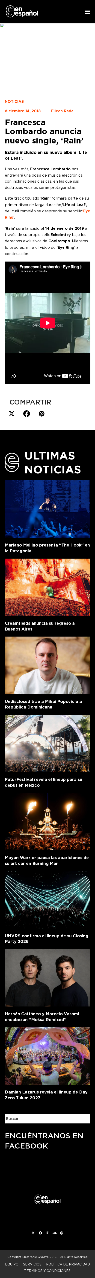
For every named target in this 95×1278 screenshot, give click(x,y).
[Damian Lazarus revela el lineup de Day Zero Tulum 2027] (47, 1055)
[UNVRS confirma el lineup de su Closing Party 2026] (47, 898)
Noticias (14, 101)
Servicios (32, 1264)
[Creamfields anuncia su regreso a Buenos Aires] (47, 586)
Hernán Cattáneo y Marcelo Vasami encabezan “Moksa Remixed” (42, 1016)
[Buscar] (83, 1118)
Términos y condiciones (47, 1271)
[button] (87, 12)
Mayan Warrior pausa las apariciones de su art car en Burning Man (47, 860)
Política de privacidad (68, 1264)
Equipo (11, 1264)
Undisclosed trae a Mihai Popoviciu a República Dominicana (43, 704)
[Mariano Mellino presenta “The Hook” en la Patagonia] (47, 508)
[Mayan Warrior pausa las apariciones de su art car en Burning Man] (47, 820)
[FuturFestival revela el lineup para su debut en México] (47, 742)
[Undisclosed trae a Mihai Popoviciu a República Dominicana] (47, 664)
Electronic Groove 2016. (39, 1257)
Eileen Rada (62, 111)
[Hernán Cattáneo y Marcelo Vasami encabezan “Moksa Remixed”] (47, 977)
